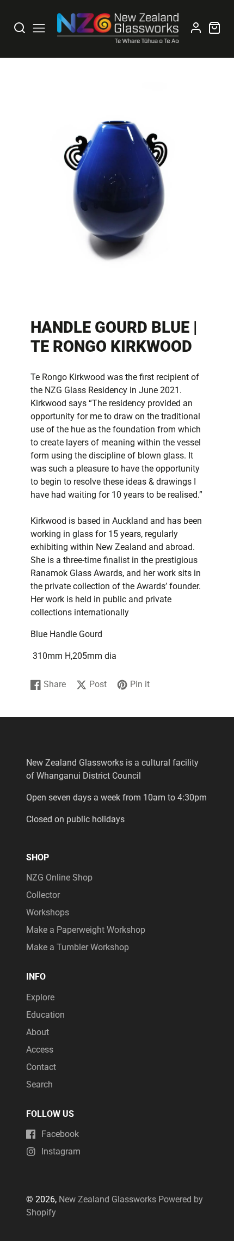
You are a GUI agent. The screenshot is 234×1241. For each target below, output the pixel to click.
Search (39, 1084)
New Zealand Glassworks (107, 1199)
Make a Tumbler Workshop (77, 947)
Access (39, 1049)
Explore (40, 997)
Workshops (47, 912)
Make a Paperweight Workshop (85, 930)
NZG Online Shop (59, 877)
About (37, 1032)
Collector (43, 895)
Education (45, 1015)
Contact (41, 1067)
